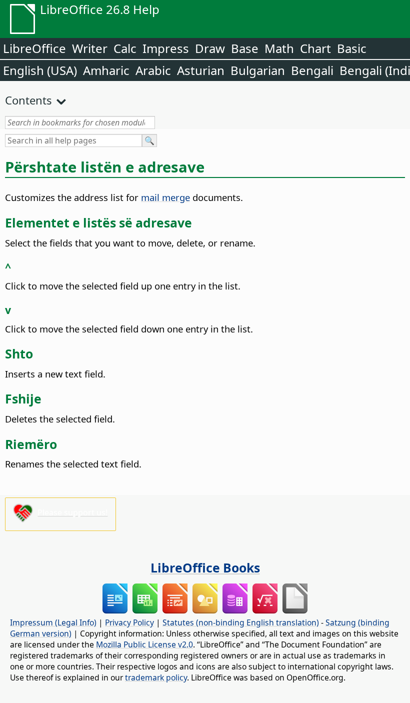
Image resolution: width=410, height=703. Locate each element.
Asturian (200, 70)
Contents (28, 100)
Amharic (106, 70)
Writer (90, 48)
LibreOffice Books (205, 567)
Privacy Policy (129, 622)
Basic (351, 48)
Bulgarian (257, 70)
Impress (165, 48)
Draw (210, 48)
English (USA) (40, 70)
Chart (315, 48)
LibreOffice (34, 48)
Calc (125, 48)
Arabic (153, 70)
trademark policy (156, 677)
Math (279, 48)
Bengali (312, 70)
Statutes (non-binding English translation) (240, 622)
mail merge (165, 197)
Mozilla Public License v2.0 (144, 644)
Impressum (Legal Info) (53, 622)
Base (244, 48)
